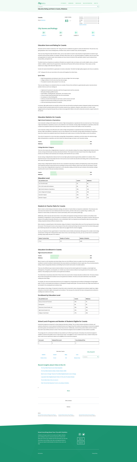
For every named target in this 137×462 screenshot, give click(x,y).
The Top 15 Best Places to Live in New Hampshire (51, 368)
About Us (96, 3)
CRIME (93, 35)
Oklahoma (43, 20)
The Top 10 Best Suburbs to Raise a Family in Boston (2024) (53, 371)
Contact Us (80, 442)
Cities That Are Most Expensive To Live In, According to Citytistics (55, 383)
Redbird (43, 354)
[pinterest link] (79, 434)
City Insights (63, 3)
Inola (77, 354)
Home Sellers (78, 3)
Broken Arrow (44, 358)
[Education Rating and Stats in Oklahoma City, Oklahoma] (48, 415)
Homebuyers (70, 3)
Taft (66, 358)
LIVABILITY (44, 35)
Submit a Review (82, 24)
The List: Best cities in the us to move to (49, 380)
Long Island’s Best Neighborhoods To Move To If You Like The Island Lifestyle (57, 377)
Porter (54, 358)
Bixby (66, 354)
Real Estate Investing (87, 3)
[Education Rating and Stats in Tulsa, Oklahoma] (68, 415)
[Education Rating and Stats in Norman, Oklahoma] (89, 415)
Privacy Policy (94, 453)
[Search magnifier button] (98, 6)
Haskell (54, 354)
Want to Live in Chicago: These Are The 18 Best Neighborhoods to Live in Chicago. (58, 374)
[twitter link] (83, 434)
